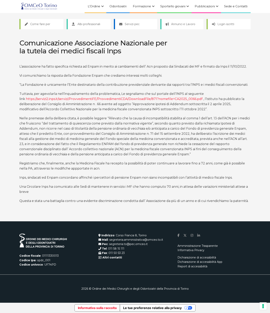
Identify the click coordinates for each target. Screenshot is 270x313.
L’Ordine (94, 6)
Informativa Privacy (190, 250)
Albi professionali (88, 24)
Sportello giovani (172, 6)
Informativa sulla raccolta (97, 308)
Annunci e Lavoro (183, 24)
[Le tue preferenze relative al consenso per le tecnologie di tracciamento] (263, 306)
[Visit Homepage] (39, 6)
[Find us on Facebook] (178, 235)
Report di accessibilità (192, 266)
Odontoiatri (118, 6)
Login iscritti (225, 24)
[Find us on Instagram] (192, 235)
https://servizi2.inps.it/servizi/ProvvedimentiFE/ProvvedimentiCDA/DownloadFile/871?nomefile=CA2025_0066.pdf (114, 99)
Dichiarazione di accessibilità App (199, 262)
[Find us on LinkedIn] (198, 235)
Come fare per (40, 24)
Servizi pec (132, 24)
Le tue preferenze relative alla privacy (152, 308)
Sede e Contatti (235, 6)
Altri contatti (112, 257)
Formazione (142, 6)
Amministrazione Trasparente (197, 246)
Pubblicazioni (205, 6)
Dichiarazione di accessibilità (196, 257)
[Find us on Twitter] (185, 235)
